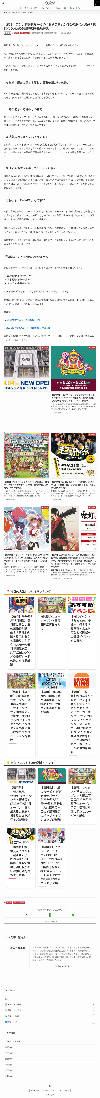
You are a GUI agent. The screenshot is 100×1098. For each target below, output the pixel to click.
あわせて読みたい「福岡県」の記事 (28, 328)
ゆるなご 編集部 (17, 948)
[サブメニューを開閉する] (93, 1004)
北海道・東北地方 (13, 1041)
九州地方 (9, 1076)
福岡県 (16, 33)
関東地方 (9, 1047)
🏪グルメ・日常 (12, 1016)
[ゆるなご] (50, 3)
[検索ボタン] (3, 3)
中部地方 (9, 1053)
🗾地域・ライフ (12, 1022)
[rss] (50, 1086)
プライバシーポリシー (49, 1090)
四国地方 (9, 1070)
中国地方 (9, 1065)
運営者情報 (35, 1090)
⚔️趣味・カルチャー (14, 1010)
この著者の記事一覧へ (63, 966)
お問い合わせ (64, 1090)
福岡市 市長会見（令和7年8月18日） (25, 320)
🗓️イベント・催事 (13, 1004)
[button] (27, 915)
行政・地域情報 (25, 33)
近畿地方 (9, 1059)
